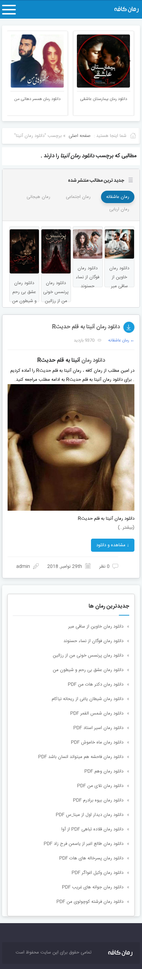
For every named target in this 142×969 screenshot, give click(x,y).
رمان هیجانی (38, 197)
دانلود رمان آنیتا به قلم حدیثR (86, 327)
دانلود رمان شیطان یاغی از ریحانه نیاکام (87, 699)
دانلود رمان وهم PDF (103, 771)
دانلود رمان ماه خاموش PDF (97, 742)
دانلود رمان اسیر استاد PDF (98, 728)
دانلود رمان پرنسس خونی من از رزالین (88, 655)
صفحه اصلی (80, 136)
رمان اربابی (119, 209)
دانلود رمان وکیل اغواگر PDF (97, 873)
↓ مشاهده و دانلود (112, 545)
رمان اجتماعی (78, 197)
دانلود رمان (93, 360)
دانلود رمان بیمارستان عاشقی (104, 99)
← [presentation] (13, 60)
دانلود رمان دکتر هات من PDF (95, 684)
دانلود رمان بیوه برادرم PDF (98, 800)
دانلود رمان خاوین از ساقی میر (95, 626)
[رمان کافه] (119, 9)
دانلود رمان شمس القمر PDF (96, 713)
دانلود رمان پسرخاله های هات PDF (91, 858)
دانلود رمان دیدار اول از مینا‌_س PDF (89, 815)
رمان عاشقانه (117, 197)
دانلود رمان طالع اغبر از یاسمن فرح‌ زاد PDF (83, 844)
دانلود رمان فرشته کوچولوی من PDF (90, 902)
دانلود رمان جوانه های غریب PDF (92, 887)
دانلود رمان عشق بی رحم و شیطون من (88, 670)
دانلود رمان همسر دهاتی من (37, 99)
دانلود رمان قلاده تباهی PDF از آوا (92, 829)
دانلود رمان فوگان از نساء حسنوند (93, 641)
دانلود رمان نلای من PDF (100, 786)
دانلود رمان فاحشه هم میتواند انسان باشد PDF (80, 757)
